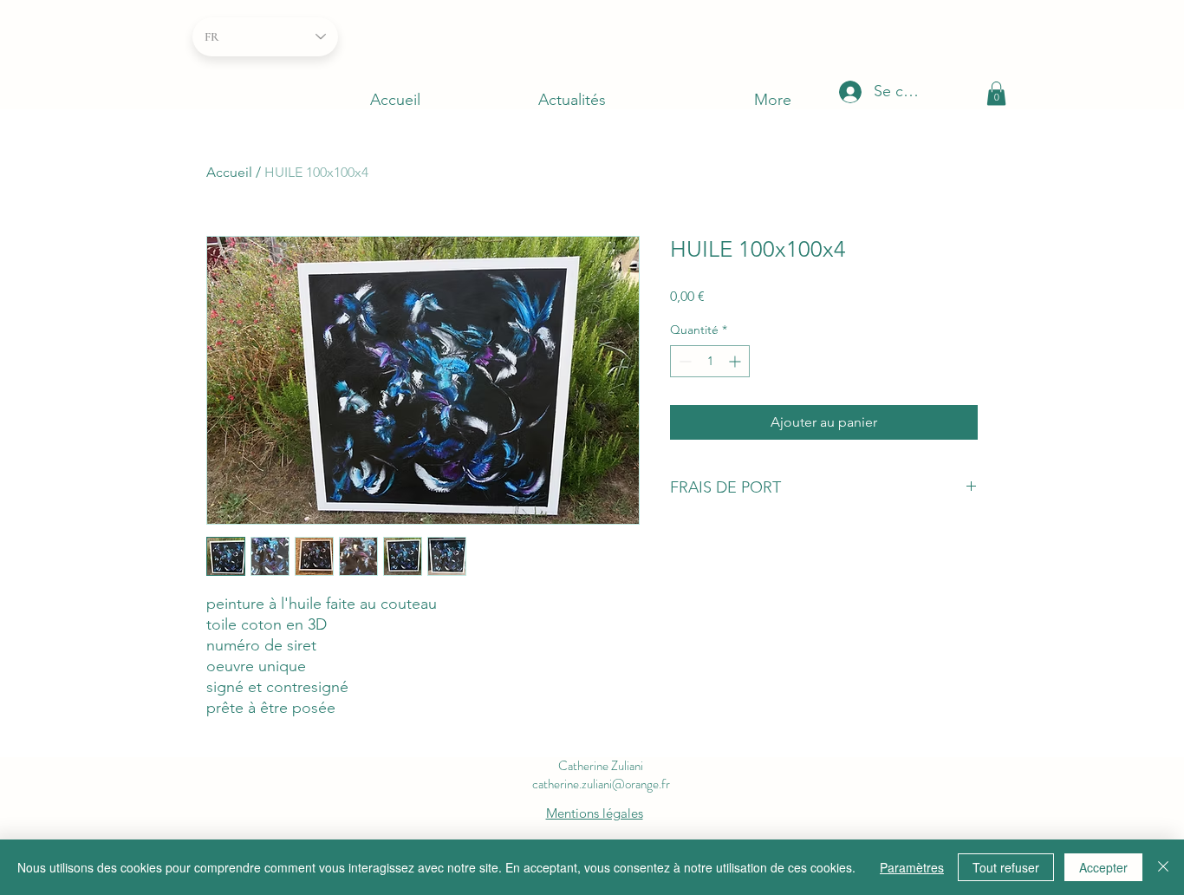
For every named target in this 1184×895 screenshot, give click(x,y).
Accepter (1103, 867)
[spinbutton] (709, 361)
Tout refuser (1006, 867)
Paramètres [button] (912, 867)
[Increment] (736, 361)
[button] (996, 93)
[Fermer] (1163, 867)
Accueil (229, 172)
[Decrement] (683, 361)
